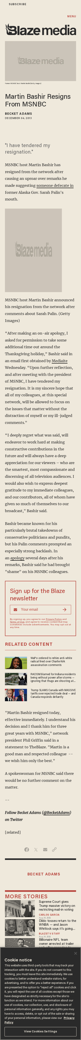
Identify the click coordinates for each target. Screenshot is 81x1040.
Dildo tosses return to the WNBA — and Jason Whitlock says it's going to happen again (57, 925)
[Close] (76, 953)
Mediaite (60, 361)
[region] (40, 993)
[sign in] (3, 4)
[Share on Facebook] (26, 849)
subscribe (17, 4)
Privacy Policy (54, 619)
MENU (71, 16)
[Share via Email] (45, 849)
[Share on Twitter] (36, 849)
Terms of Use (17, 622)
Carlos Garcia (49, 915)
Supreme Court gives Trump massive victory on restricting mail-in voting (57, 906)
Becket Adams (18, 114)
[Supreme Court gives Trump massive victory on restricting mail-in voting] (20, 908)
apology (17, 558)
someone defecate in (55, 185)
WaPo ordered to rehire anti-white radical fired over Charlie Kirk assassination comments (51, 662)
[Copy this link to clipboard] (54, 849)
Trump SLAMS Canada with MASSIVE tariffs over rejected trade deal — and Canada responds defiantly (53, 694)
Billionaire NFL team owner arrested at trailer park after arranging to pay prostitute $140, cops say (57, 944)
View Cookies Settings (40, 1031)
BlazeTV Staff (49, 934)
